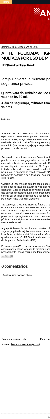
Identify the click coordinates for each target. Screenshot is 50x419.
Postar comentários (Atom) (25, 344)
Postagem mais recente (14, 339)
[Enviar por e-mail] (2, 256)
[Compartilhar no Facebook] (11, 256)
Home (6, 2)
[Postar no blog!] (5, 256)
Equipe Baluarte (27, 65)
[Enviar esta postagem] (37, 65)
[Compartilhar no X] (8, 256)
